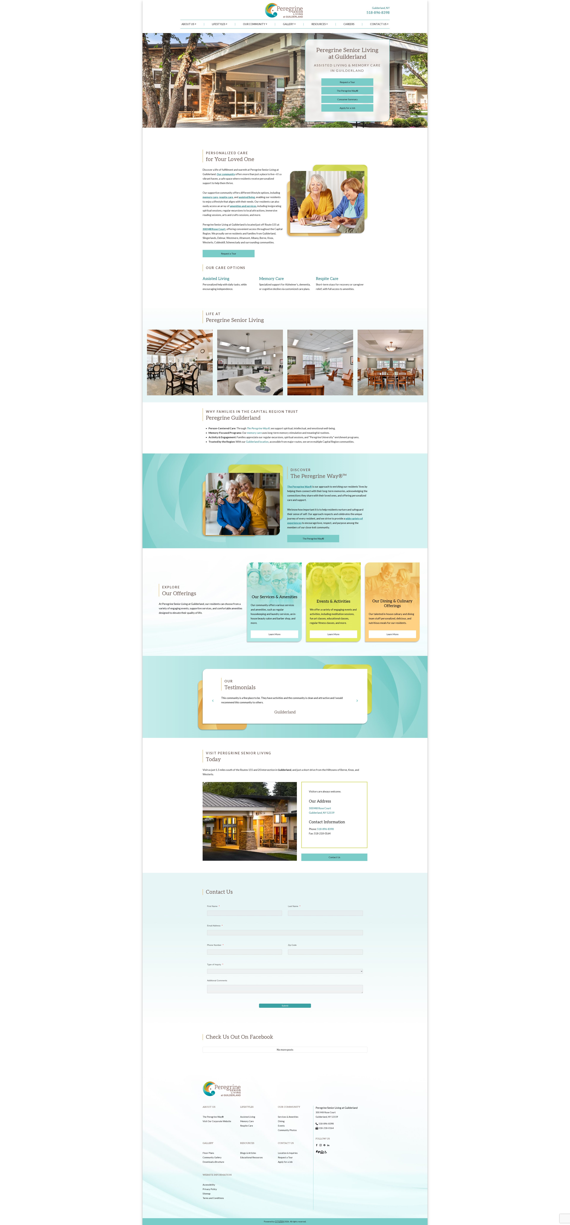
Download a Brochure (213, 1161)
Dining (281, 1121)
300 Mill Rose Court (214, 229)
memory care (210, 197)
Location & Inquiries (288, 1153)
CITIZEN (279, 1221)
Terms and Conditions (213, 1198)
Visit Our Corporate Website (217, 1121)
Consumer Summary (347, 99)
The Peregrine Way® (347, 90)
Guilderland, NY (381, 7)
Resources (318, 24)
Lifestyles (218, 24)
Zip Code (292, 945)
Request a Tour (347, 82)
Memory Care (271, 278)
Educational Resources (251, 1157)
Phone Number (215, 945)
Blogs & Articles (248, 1153)
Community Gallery (212, 1157)
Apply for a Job (347, 107)
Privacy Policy (210, 1189)
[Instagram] (320, 1145)
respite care (226, 197)
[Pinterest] (324, 1145)
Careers (348, 24)
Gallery (288, 24)
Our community (226, 174)
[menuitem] (188, 24)
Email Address (215, 925)
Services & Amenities (288, 1116)
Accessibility (209, 1184)
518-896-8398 (378, 12)
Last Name (294, 906)
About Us (188, 24)
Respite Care (327, 278)
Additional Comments (217, 980)
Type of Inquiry (215, 964)
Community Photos (287, 1130)
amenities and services (243, 206)
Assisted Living (216, 278)
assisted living (247, 197)
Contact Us (378, 24)
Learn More (274, 634)
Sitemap (206, 1193)
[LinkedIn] (328, 1145)
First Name (213, 906)
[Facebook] (317, 1145)
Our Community (254, 24)
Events (281, 1125)
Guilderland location (257, 441)
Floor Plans (208, 1153)
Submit (285, 1005)
